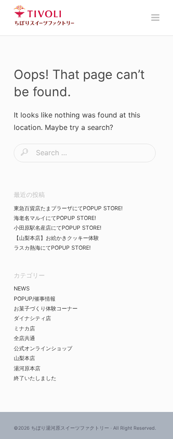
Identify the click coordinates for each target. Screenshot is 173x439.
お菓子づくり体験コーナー (46, 308)
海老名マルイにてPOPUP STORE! (55, 218)
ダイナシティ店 (32, 318)
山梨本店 (24, 358)
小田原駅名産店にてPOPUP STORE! (57, 227)
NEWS (22, 288)
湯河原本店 (27, 368)
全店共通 (24, 338)
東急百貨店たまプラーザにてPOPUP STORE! (68, 208)
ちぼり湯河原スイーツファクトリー (70, 428)
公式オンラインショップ (43, 348)
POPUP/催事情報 (34, 298)
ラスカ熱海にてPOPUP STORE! (52, 247)
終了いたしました (35, 378)
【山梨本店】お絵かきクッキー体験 (56, 238)
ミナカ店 (24, 328)
